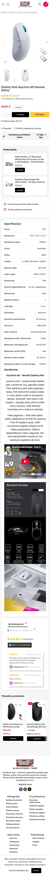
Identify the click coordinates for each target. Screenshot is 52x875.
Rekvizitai (14, 848)
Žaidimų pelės (16, 12)
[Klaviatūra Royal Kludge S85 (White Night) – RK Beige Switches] (9, 185)
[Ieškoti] (7, 4)
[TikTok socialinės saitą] (29, 789)
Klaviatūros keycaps (14, 817)
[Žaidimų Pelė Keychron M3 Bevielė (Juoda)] (13, 711)
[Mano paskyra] (39, 4)
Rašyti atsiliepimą (20, 645)
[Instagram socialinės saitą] (25, 789)
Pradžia (4, 12)
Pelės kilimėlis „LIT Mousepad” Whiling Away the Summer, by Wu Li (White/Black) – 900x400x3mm (29, 159)
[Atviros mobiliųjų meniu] (3, 4)
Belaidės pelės (31, 12)
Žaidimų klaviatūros (14, 800)
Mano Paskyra (38, 838)
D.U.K (35, 845)
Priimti (36, 871)
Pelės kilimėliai (12, 807)
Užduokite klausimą (24, 98)
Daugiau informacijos (19, 871)
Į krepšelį (20, 115)
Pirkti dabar (39, 115)
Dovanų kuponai (12, 828)
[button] (3, 42)
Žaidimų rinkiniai (12, 824)
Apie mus (13, 838)
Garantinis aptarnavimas (34, 801)
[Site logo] (25, 4)
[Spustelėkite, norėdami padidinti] (5, 62)
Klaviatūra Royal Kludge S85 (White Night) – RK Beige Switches (30, 180)
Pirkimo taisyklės (36, 809)
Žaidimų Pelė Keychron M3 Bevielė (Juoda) (13, 725)
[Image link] (25, 764)
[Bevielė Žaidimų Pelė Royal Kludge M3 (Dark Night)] (37, 711)
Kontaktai (14, 852)
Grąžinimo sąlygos (36, 806)
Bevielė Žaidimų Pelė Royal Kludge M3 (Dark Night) (37, 727)
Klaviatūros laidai (13, 821)
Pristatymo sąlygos (37, 813)
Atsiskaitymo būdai (37, 819)
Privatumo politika (36, 816)
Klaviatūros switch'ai (14, 814)
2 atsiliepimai (7, 98)
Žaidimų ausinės (12, 810)
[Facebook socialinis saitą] (21, 789)
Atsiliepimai (14, 842)
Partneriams (14, 845)
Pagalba (36, 842)
